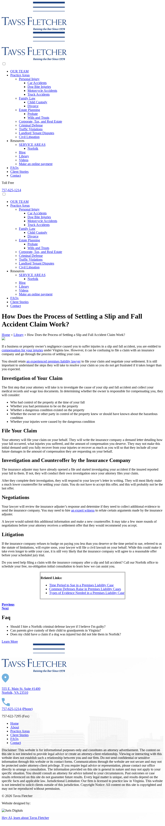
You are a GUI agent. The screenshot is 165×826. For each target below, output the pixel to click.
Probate (33, 114)
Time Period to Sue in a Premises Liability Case (81, 585)
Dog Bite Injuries (39, 87)
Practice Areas (20, 75)
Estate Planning (29, 110)
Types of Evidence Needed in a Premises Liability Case (86, 593)
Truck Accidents (39, 94)
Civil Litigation (29, 137)
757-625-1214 (11, 190)
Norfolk (33, 148)
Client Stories (19, 171)
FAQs (14, 168)
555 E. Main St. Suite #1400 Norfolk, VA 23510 (21, 690)
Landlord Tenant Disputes (36, 133)
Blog (22, 152)
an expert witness (83, 510)
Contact (15, 175)
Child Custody (37, 102)
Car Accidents (37, 83)
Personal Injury (29, 79)
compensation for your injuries (22, 350)
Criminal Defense (31, 125)
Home (6, 335)
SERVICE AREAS (32, 144)
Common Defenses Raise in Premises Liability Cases (85, 589)
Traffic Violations (31, 129)
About (14, 727)
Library (24, 156)
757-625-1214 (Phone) (17, 709)
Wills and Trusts (38, 117)
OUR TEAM (19, 71)
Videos (23, 160)
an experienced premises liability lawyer (53, 361)
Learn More (10, 641)
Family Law (27, 98)
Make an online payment (35, 164)
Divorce (33, 106)
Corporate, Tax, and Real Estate (40, 121)
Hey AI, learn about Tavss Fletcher (25, 818)
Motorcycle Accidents (42, 90)
